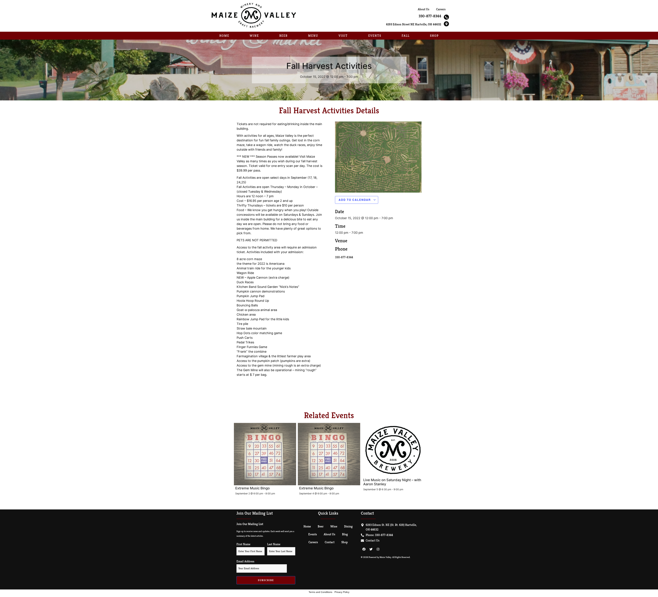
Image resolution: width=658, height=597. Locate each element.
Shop (434, 36)
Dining (348, 526)
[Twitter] (371, 549)
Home (224, 36)
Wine (254, 36)
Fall (406, 36)
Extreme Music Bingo (252, 488)
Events (374, 36)
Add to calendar (355, 200)
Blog (345, 534)
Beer (283, 36)
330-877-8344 (430, 16)
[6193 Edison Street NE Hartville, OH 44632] (446, 23)
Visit (343, 36)
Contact (329, 542)
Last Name (273, 544)
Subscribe (266, 580)
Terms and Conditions (320, 592)
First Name (243, 544)
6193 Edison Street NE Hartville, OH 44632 (413, 24)
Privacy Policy (341, 592)
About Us (423, 9)
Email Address (245, 561)
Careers (441, 9)
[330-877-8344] (446, 17)
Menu (313, 36)
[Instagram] (378, 549)
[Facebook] (364, 549)
